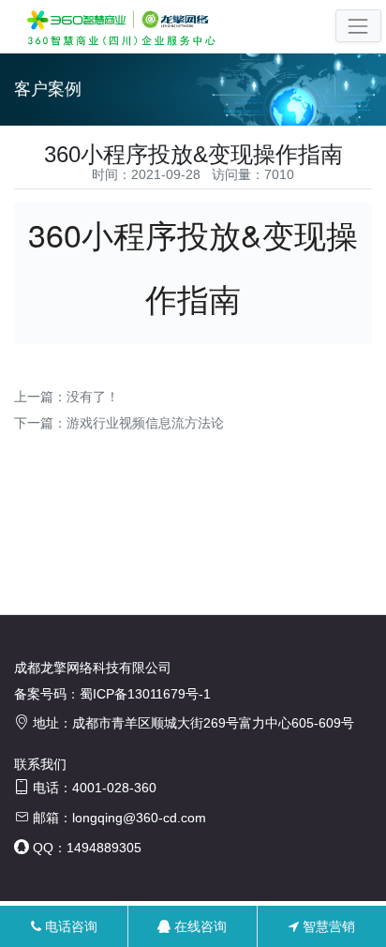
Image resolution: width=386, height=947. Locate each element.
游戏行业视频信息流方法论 (145, 422)
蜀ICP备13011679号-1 (145, 693)
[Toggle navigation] (358, 25)
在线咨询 (199, 926)
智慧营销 (327, 926)
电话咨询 (69, 926)
